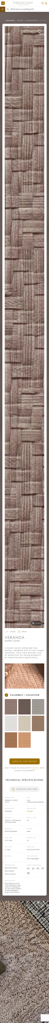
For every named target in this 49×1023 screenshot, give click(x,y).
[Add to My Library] (39, 31)
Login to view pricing (24, 761)
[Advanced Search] (2, 9)
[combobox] (29, 9)
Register (35, 768)
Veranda (44, 20)
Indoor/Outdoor (32, 20)
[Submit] (7, 9)
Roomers (20, 20)
